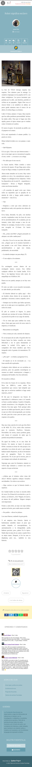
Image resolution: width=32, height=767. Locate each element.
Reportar (25, 42)
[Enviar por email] (25, 615)
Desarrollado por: (12, 761)
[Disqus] (16, 651)
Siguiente (25, 593)
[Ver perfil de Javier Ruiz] (16, 23)
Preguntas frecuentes (11, 692)
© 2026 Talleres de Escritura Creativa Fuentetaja (17, 763)
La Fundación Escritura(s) (12, 712)
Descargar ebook (16, 584)
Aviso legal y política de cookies (13, 685)
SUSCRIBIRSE (16, 750)
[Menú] (3, 3)
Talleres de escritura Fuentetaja (13, 695)
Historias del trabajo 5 (16, 51)
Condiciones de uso (10, 688)
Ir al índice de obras (16, 600)
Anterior (6, 593)
